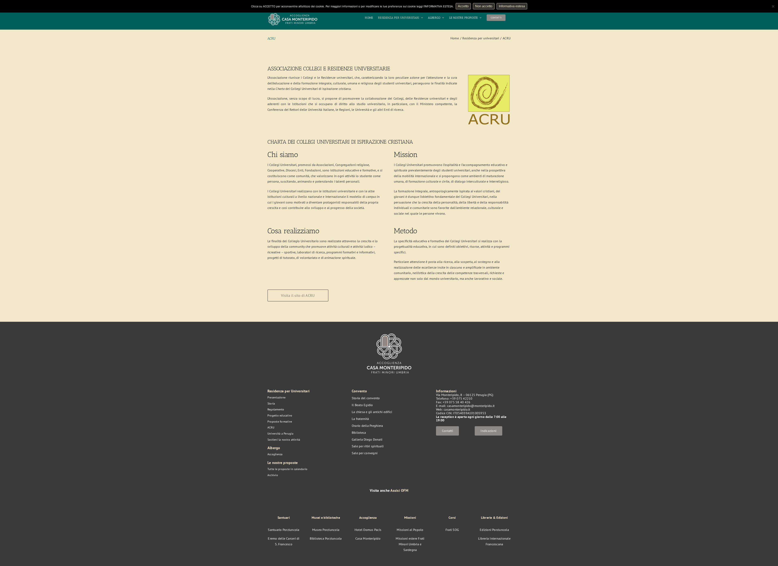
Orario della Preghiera (367, 426)
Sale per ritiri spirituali (368, 446)
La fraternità (360, 419)
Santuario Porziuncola (283, 530)
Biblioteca (359, 432)
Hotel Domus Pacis (368, 530)
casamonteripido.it (457, 409)
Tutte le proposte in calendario (287, 469)
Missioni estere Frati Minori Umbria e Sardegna (410, 544)
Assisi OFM (399, 490)
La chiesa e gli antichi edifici (372, 412)
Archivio (272, 475)
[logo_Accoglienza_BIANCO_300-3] (389, 331)
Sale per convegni (364, 453)
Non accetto (483, 6)
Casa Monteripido (367, 538)
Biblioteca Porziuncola (326, 538)
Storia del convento (366, 398)
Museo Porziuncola (325, 530)
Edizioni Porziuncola (494, 530)
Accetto (463, 6)
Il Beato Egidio (362, 405)
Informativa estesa (512, 6)
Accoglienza (275, 454)
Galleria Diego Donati (367, 439)
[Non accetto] (773, 6)
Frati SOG (452, 530)
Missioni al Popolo (410, 530)
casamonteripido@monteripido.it (471, 406)
